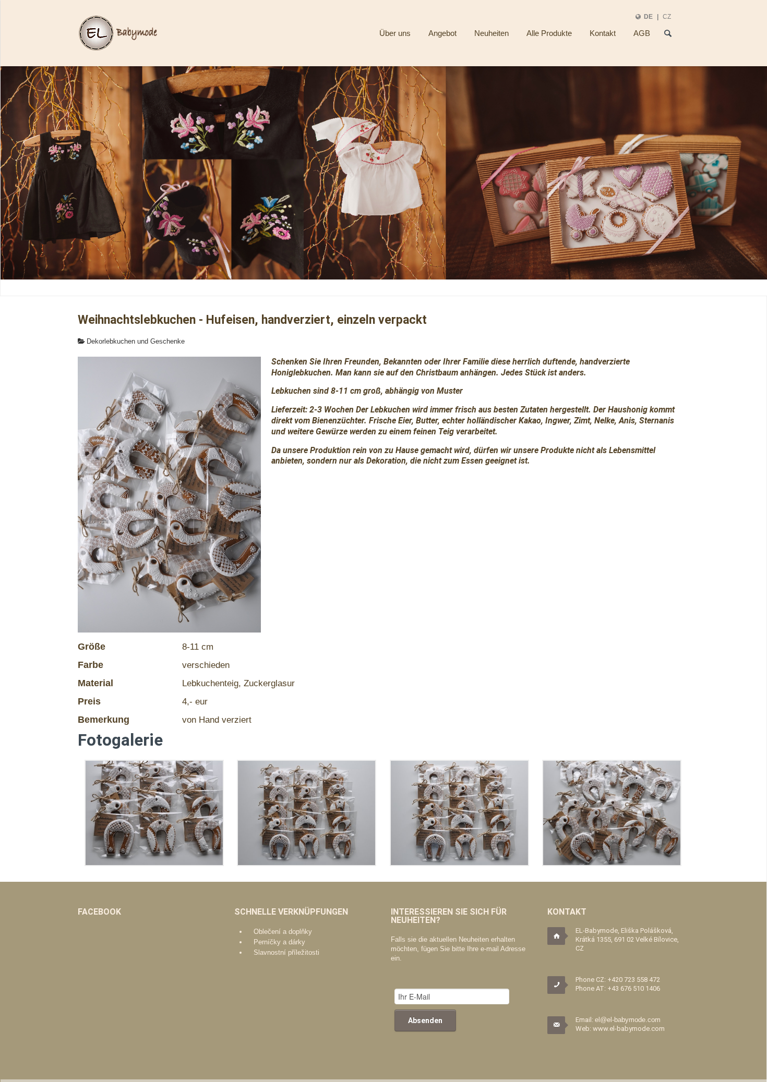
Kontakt (603, 33)
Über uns (395, 33)
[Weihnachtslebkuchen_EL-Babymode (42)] (306, 813)
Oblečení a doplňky (283, 931)
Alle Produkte (549, 33)
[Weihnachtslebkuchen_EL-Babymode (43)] (154, 813)
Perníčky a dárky (279, 942)
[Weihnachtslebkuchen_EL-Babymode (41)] (459, 813)
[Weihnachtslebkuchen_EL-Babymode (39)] (611, 813)
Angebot (442, 33)
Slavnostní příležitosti (286, 952)
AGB (641, 33)
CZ (667, 16)
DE (648, 16)
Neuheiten (491, 33)
